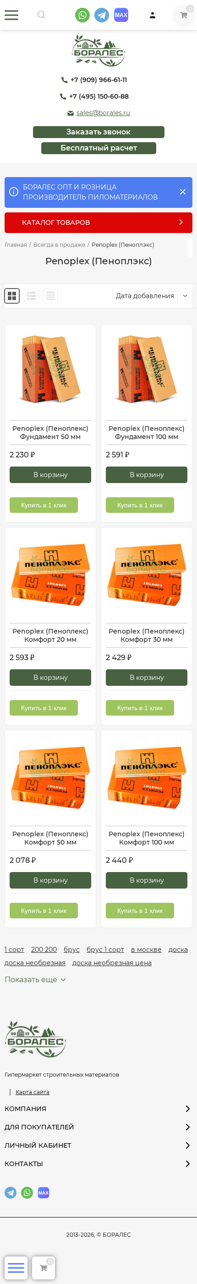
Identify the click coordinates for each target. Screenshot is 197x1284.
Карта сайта (32, 1092)
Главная (16, 245)
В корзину (50, 475)
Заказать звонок (98, 132)
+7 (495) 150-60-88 (99, 96)
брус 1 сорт (105, 949)
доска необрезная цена (112, 963)
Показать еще (31, 979)
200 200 (44, 949)
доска (178, 949)
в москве (146, 949)
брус (72, 949)
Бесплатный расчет (98, 148)
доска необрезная (35, 963)
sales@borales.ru (103, 113)
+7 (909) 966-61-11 (99, 80)
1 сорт (14, 949)
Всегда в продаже (59, 245)
